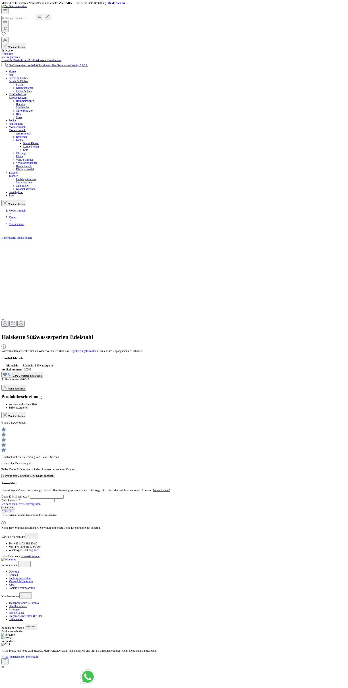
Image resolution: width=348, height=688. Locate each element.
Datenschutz (17, 656)
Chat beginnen (30, 550)
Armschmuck (23, 133)
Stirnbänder (22, 107)
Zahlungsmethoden (20, 578)
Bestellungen (54, 60)
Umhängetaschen (26, 179)
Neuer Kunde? (161, 490)
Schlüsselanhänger (26, 162)
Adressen (41, 60)
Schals (19, 84)
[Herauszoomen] (5, 324)
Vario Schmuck (25, 159)
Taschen (13, 175)
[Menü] (5, 11)
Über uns (14, 571)
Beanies (20, 104)
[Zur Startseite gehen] (14, 6)
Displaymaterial (25, 169)
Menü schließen (16, 47)
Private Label (16, 612)
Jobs (11, 584)
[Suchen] (39, 17)
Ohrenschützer (24, 110)
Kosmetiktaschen (26, 188)
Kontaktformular (30, 556)
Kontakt (13, 574)
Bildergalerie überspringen (16, 237)
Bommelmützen (25, 100)
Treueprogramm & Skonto (24, 602)
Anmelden (7, 53)
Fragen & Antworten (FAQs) (25, 615)
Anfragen (14, 609)
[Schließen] (2, 319)
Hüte (19, 113)
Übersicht (7, 60)
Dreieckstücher (24, 87)
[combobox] (18, 18)
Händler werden (18, 606)
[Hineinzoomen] (21, 324)
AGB (5, 656)
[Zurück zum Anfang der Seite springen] (5, 661)
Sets (25, 149)
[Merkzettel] (3, 35)
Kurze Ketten (31, 143)
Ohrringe (21, 153)
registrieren (13, 57)
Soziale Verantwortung (22, 587)
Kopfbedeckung (18, 97)
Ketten (20, 140)
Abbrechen (7, 511)
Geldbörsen (22, 185)
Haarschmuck (24, 166)
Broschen (21, 136)
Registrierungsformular (83, 351)
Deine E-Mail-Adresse (15, 496)
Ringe (19, 156)
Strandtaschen (24, 182)
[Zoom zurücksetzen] (13, 324)
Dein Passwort (10, 500)
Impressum (32, 656)
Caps (19, 117)
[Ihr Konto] (5, 40)
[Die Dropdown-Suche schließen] (47, 17)
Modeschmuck (17, 130)
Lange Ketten (31, 146)
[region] (174, 284)
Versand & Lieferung (21, 581)
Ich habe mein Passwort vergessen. (21, 503)
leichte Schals (24, 91)
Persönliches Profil (24, 60)
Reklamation (16, 619)
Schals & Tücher (18, 81)
